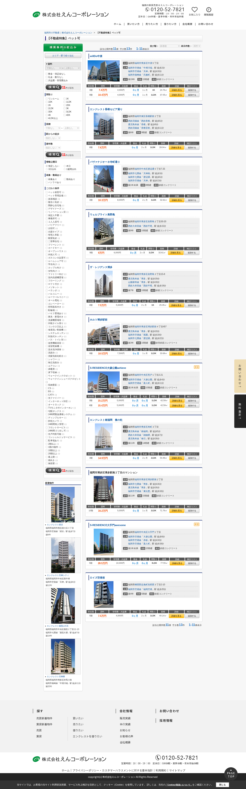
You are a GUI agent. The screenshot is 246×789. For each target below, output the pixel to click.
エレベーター (56, 303)
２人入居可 (55, 222)
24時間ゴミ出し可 (58, 430)
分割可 (53, 228)
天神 (145, 71)
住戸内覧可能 (56, 434)
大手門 (151, 532)
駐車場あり (55, 440)
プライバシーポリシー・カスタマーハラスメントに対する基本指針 (112, 770)
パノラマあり (54, 182)
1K (67, 98)
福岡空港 (147, 589)
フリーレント (56, 244)
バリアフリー (56, 225)
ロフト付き (55, 284)
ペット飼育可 (56, 192)
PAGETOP (231, 774)
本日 (68, 166)
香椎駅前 (150, 116)
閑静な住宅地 (56, 205)
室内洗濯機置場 (57, 277)
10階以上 (54, 450)
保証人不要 (55, 215)
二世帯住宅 (55, 241)
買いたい (78, 718)
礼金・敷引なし (55, 77)
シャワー (54, 359)
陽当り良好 (55, 202)
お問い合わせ (205, 24)
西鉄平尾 (147, 226)
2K (49, 105)
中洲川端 (147, 68)
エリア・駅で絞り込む (63, 55)
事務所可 (54, 218)
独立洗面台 (55, 362)
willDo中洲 (96, 56)
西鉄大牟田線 (134, 226)
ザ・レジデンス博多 (101, 267)
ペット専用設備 (57, 195)
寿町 (150, 427)
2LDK (51, 108)
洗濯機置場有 (56, 320)
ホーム (117, 24)
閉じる (222, 784)
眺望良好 (54, 238)
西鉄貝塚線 (133, 121)
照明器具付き (56, 307)
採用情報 (166, 720)
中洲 (150, 63)
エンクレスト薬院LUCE (57, 626)
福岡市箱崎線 (134, 75)
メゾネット (55, 287)
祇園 (145, 335)
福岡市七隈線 (134, 173)
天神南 (146, 173)
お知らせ (125, 730)
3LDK (68, 111)
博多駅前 (152, 326)
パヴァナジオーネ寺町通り (105, 162)
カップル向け (56, 267)
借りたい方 (170, 24)
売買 (39, 730)
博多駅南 (152, 479)
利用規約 (161, 770)
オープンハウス (57, 251)
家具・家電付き (57, 316)
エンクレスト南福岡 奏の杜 (106, 420)
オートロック (56, 404)
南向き (53, 460)
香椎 (143, 124)
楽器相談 (54, 199)
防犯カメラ (55, 421)
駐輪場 (53, 310)
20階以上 (54, 453)
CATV (52, 394)
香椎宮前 (145, 128)
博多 (143, 278)
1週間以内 (71, 169)
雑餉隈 (146, 435)
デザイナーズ (56, 208)
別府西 (151, 584)
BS (51, 391)
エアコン (54, 366)
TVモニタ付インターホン (62, 408)
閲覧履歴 (208, 14)
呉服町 (146, 75)
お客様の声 (126, 736)
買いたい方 (133, 24)
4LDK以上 (53, 118)
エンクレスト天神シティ (58, 575)
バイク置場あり (57, 313)
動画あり (70, 179)
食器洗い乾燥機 (57, 329)
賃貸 (39, 736)
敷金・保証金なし (57, 74)
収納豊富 (54, 385)
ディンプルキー (57, 417)
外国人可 (54, 254)
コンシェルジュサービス (61, 437)
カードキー (55, 248)
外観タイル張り (57, 323)
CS (51, 388)
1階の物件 (54, 447)
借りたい (78, 730)
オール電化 (55, 300)
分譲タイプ (55, 231)
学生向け (54, 264)
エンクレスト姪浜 (55, 524)
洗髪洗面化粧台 (57, 356)
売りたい (78, 724)
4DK (68, 115)
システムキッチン (58, 333)
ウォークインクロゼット (61, 375)
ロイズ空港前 (97, 577)
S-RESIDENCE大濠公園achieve (108, 368)
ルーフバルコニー (58, 297)
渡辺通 (151, 169)
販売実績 (125, 718)
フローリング (56, 280)
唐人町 (146, 383)
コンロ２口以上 (57, 326)
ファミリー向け (57, 274)
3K (67, 108)
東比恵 (146, 491)
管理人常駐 (55, 235)
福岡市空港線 (134, 68)
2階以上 (53, 444)
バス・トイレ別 (57, 339)
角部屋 (53, 463)
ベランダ (54, 290)
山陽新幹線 (133, 282)
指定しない (53, 166)
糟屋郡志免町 (141, 584)
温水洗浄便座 (56, 349)
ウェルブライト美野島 (102, 214)
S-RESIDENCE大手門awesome (108, 525)
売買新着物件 (44, 718)
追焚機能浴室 (56, 343)
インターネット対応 (59, 401)
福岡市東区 (140, 116)
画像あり (52, 179)
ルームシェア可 (57, 261)
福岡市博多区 (141, 63)
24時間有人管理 (57, 424)
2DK (68, 105)
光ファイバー (56, 398)
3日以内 (52, 169)
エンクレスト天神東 (56, 676)
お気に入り (194, 14)
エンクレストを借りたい (87, 736)
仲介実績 (125, 724)
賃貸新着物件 (44, 724)
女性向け (54, 271)
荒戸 (150, 375)
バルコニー (55, 294)
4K (49, 115)
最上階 (53, 457)
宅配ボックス (56, 411)
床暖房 (53, 369)
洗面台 (53, 352)
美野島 (151, 221)
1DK (50, 102)
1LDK (68, 102)
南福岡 (144, 431)
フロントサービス (58, 427)
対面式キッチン (57, 336)
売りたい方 (152, 24)
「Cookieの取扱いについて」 (179, 785)
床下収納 (54, 372)
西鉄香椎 (145, 121)
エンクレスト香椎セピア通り (106, 109)
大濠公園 (147, 379)
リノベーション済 (58, 212)
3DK (50, 111)
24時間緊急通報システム (61, 414)
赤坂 (145, 540)
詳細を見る (177, 90)
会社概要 (187, 24)
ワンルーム (53, 98)
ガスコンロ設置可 (58, 257)
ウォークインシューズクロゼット (63, 380)
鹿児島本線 (133, 124)
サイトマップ (177, 770)
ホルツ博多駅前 (98, 319)
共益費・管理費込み (58, 80)
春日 (143, 438)
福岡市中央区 (141, 169)
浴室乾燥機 (55, 346)
